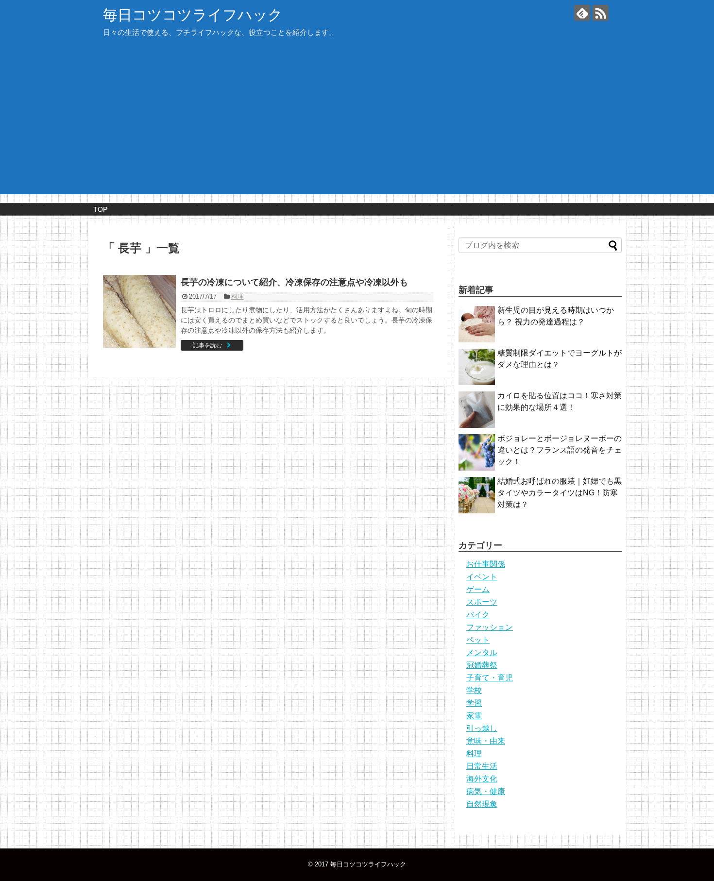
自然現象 (481, 804)
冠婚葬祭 (481, 665)
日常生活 (481, 766)
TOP (100, 209)
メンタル (481, 652)
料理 (237, 296)
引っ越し (481, 728)
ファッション (489, 627)
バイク (478, 614)
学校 (474, 690)
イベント (481, 577)
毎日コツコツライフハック (193, 15)
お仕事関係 (485, 564)
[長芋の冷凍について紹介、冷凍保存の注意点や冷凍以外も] (139, 311)
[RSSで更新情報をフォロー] (601, 13)
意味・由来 (485, 741)
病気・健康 (485, 791)
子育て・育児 (489, 678)
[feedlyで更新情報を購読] (582, 13)
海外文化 (481, 779)
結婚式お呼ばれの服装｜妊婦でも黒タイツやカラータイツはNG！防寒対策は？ (559, 492)
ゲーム (478, 589)
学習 (474, 703)
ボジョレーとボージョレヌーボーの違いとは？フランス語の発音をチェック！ (559, 450)
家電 (474, 716)
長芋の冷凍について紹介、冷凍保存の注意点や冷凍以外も (294, 282)
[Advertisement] (357, 121)
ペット (478, 640)
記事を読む (207, 345)
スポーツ (481, 602)
